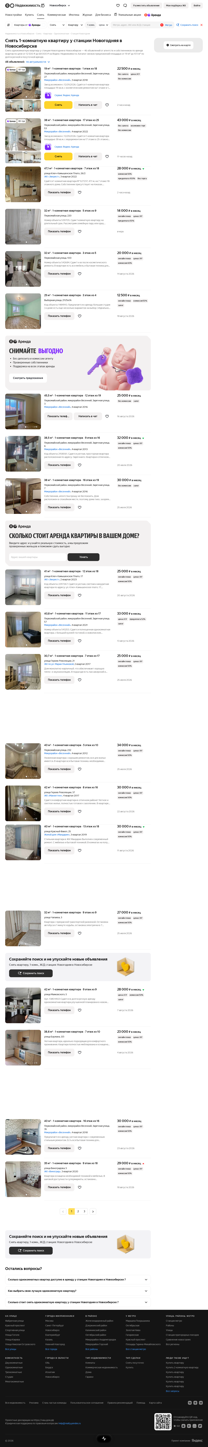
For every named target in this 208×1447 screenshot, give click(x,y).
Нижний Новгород (55, 1344)
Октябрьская (132, 1325)
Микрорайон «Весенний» (57, 80)
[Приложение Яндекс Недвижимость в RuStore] (200, 1425)
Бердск (49, 1367)
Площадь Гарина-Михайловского (143, 1344)
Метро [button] (168, 25)
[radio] (78, 1211)
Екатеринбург (52, 1335)
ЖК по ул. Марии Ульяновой (59, 664)
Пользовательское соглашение (87, 1402)
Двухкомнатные (14, 1362)
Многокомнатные (14, 1381)
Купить (129, 1367)
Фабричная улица (14, 1321)
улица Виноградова (54, 1168)
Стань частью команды (54, 1402)
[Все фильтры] (8, 25)
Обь (47, 1362)
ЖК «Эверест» (51, 176)
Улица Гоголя (12, 1335)
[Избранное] (118, 5)
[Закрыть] (201, 25)
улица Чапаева (52, 917)
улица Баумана (52, 1036)
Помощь (140, 1402)
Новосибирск (52, 1330)
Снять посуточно (135, 1362)
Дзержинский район (96, 1325)
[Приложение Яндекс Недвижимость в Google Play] (189, 1425)
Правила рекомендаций (120, 1402)
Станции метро (174, 1321)
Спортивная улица (15, 1330)
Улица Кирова (12, 1339)
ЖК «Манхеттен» (53, 795)
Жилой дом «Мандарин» (57, 834)
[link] (197, 5)
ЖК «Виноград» (52, 1171)
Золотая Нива (133, 1330)
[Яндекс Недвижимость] (25, 5)
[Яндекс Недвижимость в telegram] (201, 1403)
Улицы (169, 1330)
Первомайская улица (55, 215)
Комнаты (90, 1362)
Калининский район (95, 1330)
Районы (170, 1325)
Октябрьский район (95, 1335)
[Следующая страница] (93, 1211)
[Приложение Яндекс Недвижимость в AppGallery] (194, 1425)
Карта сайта (155, 1402)
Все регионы (172, 1344)
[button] (125, 5)
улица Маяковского (54, 994)
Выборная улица (52, 300)
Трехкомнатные (13, 1372)
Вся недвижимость (15, 1402)
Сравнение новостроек (178, 1339)
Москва (49, 1321)
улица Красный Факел (55, 831)
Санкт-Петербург (54, 1325)
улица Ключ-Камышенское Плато (62, 173)
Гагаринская (132, 1335)
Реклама (33, 1402)
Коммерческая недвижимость (101, 1367)
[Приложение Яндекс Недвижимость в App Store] (183, 1425)
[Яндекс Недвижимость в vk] (190, 1403)
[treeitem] (14, 15)
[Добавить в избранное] (107, 105)
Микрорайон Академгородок (100, 1339)
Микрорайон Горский (96, 1344)
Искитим (50, 1372)
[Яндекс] (197, 1440)
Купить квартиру (175, 1362)
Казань (49, 1339)
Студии (9, 1377)
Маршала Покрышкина (138, 1321)
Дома (88, 1372)
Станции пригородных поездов (182, 1335)
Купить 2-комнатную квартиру (182, 1367)
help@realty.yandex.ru (69, 1423)
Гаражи (89, 1377)
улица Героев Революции (57, 661)
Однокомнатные (14, 1367)
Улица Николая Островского (20, 1344)
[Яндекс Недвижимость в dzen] (195, 1403)
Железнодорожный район (99, 1321)
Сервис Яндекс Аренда (67, 95)
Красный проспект (15, 1325)
